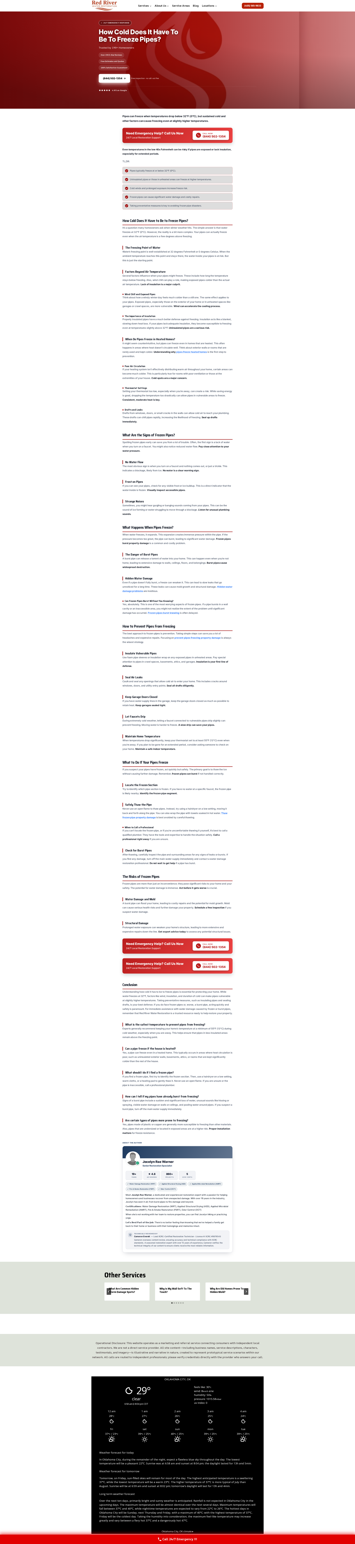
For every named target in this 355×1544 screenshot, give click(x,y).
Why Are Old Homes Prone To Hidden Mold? (227, 1290)
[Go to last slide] (109, 1291)
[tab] (172, 1303)
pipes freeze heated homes (191, 352)
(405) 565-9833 (252, 6)
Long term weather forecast (117, 1494)
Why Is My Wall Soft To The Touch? (175, 1290)
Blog (196, 5)
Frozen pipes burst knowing (163, 613)
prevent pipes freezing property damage (197, 637)
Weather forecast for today (116, 1452)
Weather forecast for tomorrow (119, 1471)
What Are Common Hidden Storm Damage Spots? (124, 1290)
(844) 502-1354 (112, 78)
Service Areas (181, 5)
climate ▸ (177, 1531)
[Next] (246, 1291)
